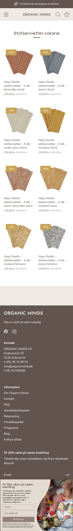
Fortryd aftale (12, 439)
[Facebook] (6, 331)
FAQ (7, 404)
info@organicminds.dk (18, 366)
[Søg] (58, 15)
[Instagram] (14, 331)
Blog (7, 434)
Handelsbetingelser (16, 410)
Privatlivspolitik (14, 422)
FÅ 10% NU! (18, 519)
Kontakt (9, 399)
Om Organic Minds (16, 393)
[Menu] (6, 14)
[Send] (67, 475)
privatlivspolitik (29, 527)
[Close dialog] (70, 482)
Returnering (11, 416)
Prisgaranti (11, 428)
